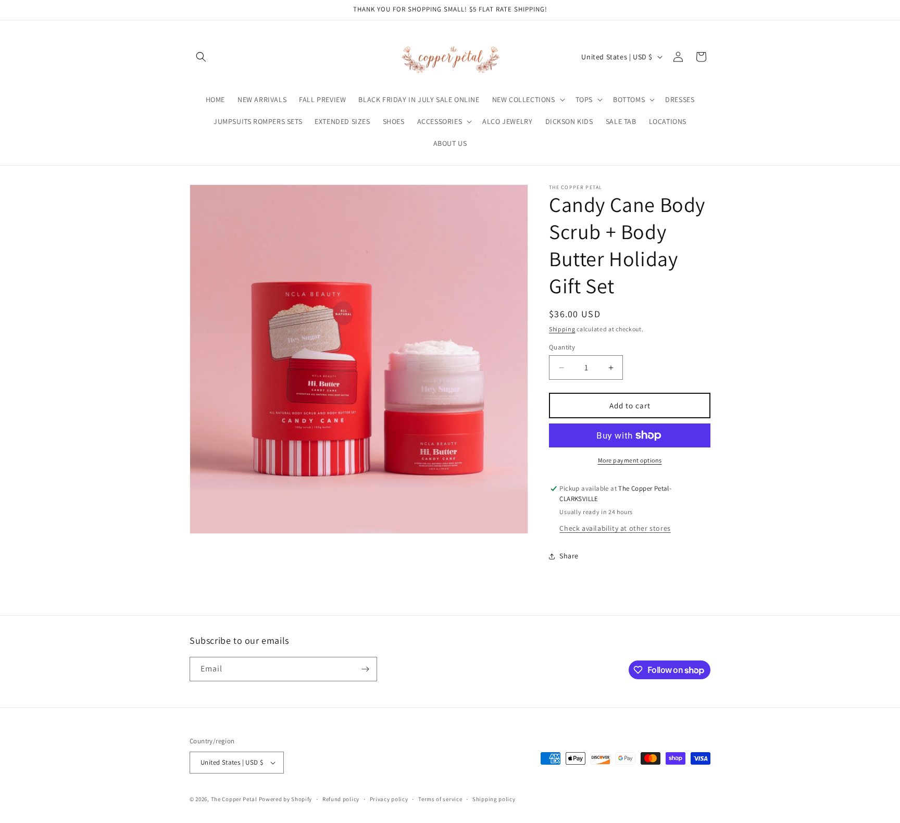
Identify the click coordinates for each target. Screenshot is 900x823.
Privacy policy (389, 799)
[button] (201, 56)
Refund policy (340, 799)
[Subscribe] (365, 669)
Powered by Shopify (285, 799)
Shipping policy (494, 799)
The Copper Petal (234, 799)
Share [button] (569, 555)
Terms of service (440, 799)
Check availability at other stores (614, 528)
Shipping (562, 329)
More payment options (630, 460)
